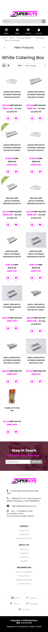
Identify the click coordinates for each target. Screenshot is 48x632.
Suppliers (24, 561)
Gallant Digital (35, 626)
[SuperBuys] (24, 13)
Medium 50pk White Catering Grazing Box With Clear (12, 255)
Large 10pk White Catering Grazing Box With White (12, 94)
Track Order (24, 534)
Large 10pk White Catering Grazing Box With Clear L (36, 94)
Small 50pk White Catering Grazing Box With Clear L (12, 360)
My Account (24, 530)
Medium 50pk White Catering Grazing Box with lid (36, 255)
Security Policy (24, 583)
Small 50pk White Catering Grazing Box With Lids (36, 360)
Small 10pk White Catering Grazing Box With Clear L (36, 307)
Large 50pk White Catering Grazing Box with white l (36, 147)
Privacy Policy (24, 576)
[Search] (44, 21)
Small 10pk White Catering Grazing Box (12, 307)
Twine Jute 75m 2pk (11, 409)
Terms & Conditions (24, 572)
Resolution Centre (24, 538)
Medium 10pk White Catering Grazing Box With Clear (12, 202)
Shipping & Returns (24, 580)
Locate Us (24, 553)
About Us (24, 549)
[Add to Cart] (8, 118)
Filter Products (24, 47)
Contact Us (24, 557)
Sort (19, 65)
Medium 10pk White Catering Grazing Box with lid (36, 202)
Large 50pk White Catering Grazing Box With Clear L (12, 147)
